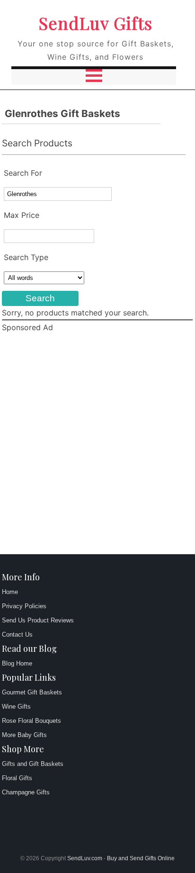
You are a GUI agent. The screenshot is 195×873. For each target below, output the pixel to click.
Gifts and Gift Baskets (32, 763)
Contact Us (17, 634)
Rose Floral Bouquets (31, 720)
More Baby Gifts (24, 734)
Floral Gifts (17, 778)
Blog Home (17, 663)
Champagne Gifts (26, 792)
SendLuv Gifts (95, 22)
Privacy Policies (24, 606)
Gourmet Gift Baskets (32, 692)
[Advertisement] (97, 444)
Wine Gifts (16, 706)
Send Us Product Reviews (38, 620)
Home (10, 591)
